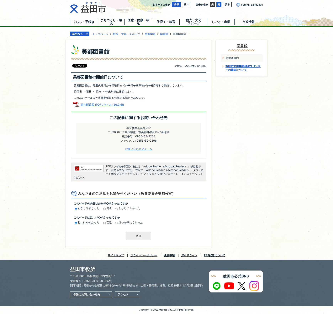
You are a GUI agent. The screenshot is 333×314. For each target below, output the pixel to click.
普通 (109, 208)
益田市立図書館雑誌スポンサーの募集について (243, 67)
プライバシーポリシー (143, 255)
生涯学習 (150, 34)
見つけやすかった (88, 222)
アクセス (123, 294)
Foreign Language (252, 4)
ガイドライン (189, 255)
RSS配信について (214, 255)
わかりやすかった (88, 208)
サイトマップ (116, 255)
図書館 (164, 34)
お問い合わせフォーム (138, 148)
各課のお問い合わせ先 (86, 294)
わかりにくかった (129, 208)
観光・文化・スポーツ (126, 34)
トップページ (100, 34)
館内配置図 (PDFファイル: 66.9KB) (102, 104)
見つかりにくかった (131, 222)
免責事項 (169, 255)
